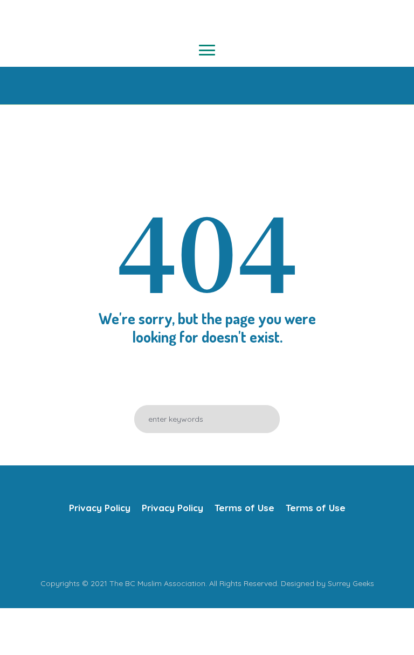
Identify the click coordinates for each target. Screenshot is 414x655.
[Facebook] (173, 546)
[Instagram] (217, 546)
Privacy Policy (99, 507)
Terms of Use (244, 507)
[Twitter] (195, 546)
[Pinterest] (238, 546)
